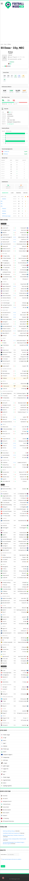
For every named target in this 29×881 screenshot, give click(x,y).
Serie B (4, 751)
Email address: (4, 854)
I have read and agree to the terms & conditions (11, 859)
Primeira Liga (6, 748)
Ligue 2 (4, 771)
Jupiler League (6, 765)
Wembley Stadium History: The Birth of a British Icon (13, 835)
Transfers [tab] (18, 192)
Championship (6, 757)
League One (5, 768)
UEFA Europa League (6, 215)
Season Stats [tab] (5, 192)
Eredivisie (12, 61)
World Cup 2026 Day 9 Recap (9, 831)
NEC (10, 63)
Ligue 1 (4, 743)
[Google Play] (19, 879)
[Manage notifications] (3, 878)
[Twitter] (12, 879)
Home (2, 44)
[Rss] (9, 879)
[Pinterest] (13, 879)
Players (5, 44)
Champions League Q (7, 754)
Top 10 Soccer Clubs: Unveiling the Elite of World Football (14, 838)
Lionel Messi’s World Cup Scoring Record (11, 833)
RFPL (2, 201)
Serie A (4, 740)
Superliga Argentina (7, 785)
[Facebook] (11, 879)
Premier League (6, 734)
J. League (5, 763)
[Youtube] (15, 879)
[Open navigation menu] (1, 4)
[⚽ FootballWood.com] (14, 5)
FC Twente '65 (6, 151)
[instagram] (17, 879)
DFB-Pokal (5, 760)
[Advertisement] (14, 24)
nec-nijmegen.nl (10, 123)
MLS (4, 774)
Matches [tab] (25, 192)
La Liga (4, 737)
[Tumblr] (16, 879)
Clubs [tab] (12, 192)
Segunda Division (7, 780)
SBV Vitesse (5, 153)
